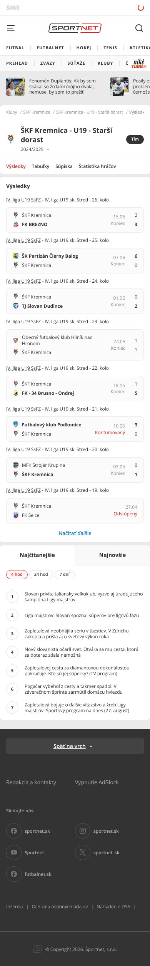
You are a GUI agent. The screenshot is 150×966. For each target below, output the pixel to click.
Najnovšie (112, 555)
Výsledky (16, 166)
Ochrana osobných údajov (60, 906)
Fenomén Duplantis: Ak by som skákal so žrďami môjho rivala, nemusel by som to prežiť (62, 86)
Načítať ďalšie (75, 533)
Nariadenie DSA (113, 906)
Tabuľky (40, 166)
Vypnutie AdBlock (97, 782)
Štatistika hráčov (97, 166)
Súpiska (64, 166)
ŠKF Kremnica (36, 112)
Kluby (11, 112)
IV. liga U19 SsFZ (23, 199)
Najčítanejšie (37, 555)
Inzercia (14, 906)
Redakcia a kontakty (31, 782)
